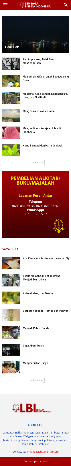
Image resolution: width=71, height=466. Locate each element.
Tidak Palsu (12, 47)
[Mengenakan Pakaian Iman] (11, 115)
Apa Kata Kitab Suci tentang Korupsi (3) (46, 258)
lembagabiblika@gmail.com (43, 451)
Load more (34, 162)
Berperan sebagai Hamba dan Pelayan (45, 310)
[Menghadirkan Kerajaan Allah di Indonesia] (11, 133)
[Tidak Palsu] (35, 34)
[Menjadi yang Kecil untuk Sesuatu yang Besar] (11, 81)
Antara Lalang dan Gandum (39, 293)
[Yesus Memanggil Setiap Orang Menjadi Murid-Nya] (11, 280)
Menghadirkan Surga (35, 363)
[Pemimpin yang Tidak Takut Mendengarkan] (11, 64)
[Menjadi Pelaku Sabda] (11, 332)
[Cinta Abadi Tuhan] (11, 350)
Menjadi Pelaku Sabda (36, 328)
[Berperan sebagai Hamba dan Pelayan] (11, 315)
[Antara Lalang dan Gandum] (11, 298)
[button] (66, 5)
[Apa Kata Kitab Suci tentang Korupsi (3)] (11, 263)
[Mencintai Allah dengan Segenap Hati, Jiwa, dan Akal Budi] (11, 98)
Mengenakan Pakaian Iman (39, 111)
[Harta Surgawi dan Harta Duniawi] (11, 150)
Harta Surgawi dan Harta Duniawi (42, 145)
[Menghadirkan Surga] (11, 367)
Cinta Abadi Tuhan (33, 345)
